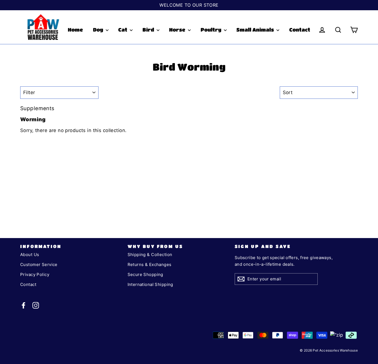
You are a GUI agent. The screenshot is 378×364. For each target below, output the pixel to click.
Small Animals (255, 29)
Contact (299, 29)
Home (75, 29)
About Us (29, 254)
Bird (149, 29)
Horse (178, 29)
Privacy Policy (34, 274)
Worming (32, 119)
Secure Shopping (145, 274)
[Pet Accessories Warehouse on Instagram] (35, 305)
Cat (123, 29)
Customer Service (39, 264)
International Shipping (150, 284)
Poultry (211, 29)
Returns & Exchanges (150, 264)
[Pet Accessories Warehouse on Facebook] (23, 305)
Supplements (37, 108)
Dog (98, 29)
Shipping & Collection (150, 254)
